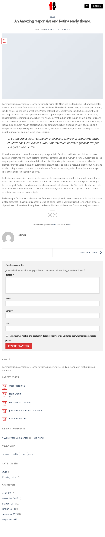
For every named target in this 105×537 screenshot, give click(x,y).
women (31, 454)
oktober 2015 (9, 503)
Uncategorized (9, 477)
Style (52, 17)
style (23, 454)
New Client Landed (89, 252)
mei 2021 (6, 493)
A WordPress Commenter (15, 437)
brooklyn (6, 454)
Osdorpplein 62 (17, 386)
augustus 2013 (9, 519)
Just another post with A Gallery (25, 410)
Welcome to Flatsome (20, 402)
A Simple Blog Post (18, 418)
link (69, 224)
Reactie (9, 274)
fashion (16, 454)
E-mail (9, 311)
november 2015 (10, 498)
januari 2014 (8, 508)
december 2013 (10, 514)
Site (7, 323)
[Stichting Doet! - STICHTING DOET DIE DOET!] (52, 6)
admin (67, 29)
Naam (9, 298)
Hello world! (15, 393)
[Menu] (86, 6)
